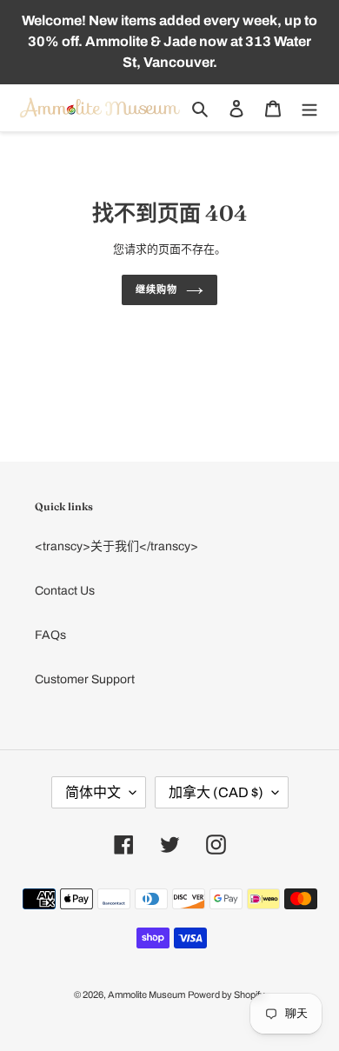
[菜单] (309, 108)
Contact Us (65, 590)
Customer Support (85, 679)
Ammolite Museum (146, 994)
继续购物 (156, 289)
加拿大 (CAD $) (216, 792)
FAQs (50, 635)
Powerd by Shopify (226, 994)
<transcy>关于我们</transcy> (116, 546)
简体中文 (93, 792)
